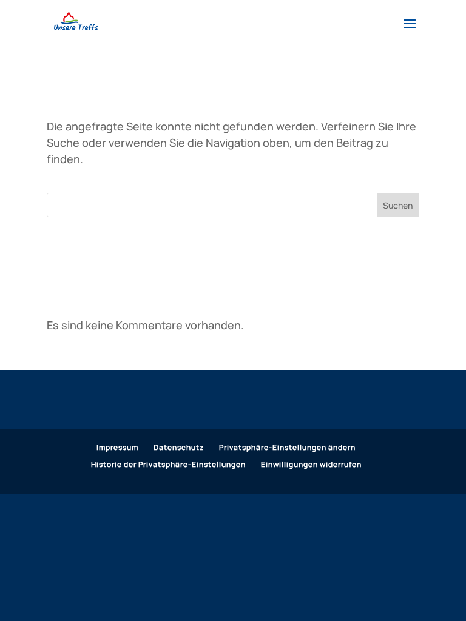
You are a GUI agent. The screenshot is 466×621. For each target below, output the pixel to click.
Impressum (117, 447)
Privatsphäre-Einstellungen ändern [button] (287, 447)
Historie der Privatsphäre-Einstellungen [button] (168, 464)
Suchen (398, 205)
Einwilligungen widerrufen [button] (311, 464)
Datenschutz (179, 447)
